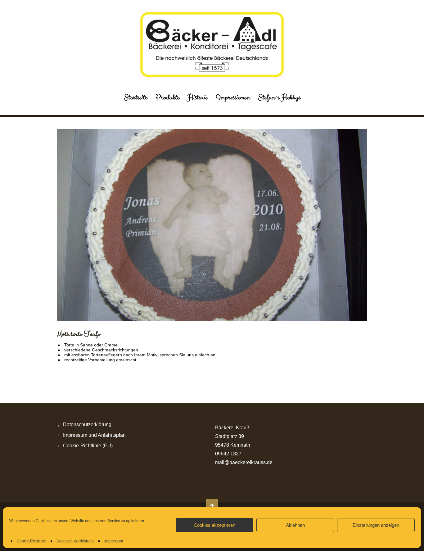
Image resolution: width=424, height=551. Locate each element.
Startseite (135, 97)
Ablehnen (295, 525)
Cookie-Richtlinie (31, 541)
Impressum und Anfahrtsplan (94, 435)
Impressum (113, 541)
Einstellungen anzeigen (376, 525)
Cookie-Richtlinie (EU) (88, 445)
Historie (197, 97)
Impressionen (233, 97)
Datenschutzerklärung (75, 541)
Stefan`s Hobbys (279, 97)
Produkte (167, 97)
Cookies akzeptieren (214, 525)
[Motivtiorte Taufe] (212, 225)
